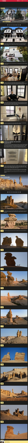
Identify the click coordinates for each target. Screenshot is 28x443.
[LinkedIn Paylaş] (14, 25)
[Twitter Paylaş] (12, 25)
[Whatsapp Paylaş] (18, 25)
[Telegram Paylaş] (16, 25)
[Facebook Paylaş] (10, 25)
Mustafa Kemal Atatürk (7, 21)
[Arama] (21, 0)
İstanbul (4, 21)
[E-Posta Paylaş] (20, 25)
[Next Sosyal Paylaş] (8, 25)
